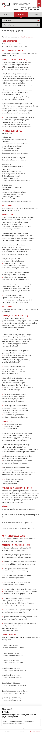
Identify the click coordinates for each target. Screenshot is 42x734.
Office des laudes (20, 25)
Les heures (21, 15)
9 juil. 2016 (20, 20)
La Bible (35, 15)
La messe (6, 15)
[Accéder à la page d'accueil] (6, 4)
